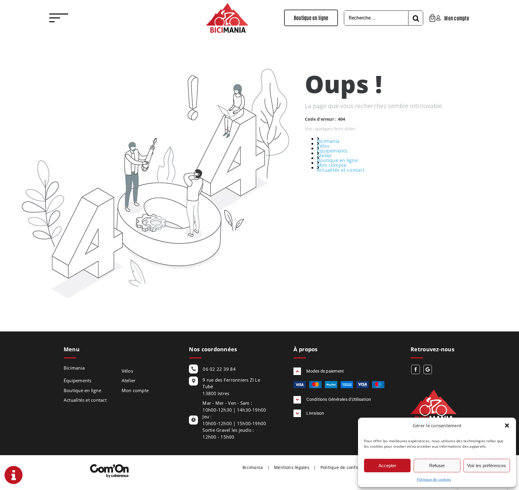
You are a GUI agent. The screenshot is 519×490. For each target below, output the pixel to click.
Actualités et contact (341, 170)
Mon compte (331, 165)
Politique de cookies (434, 479)
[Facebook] (415, 369)
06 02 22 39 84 (219, 369)
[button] (507, 425)
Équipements (332, 150)
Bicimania (328, 141)
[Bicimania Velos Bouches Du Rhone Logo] (227, 5)
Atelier (324, 155)
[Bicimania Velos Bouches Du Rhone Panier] (432, 16)
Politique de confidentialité (348, 467)
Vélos (323, 146)
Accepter (387, 465)
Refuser (437, 465)
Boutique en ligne (337, 160)
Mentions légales (291, 467)
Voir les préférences (486, 465)
